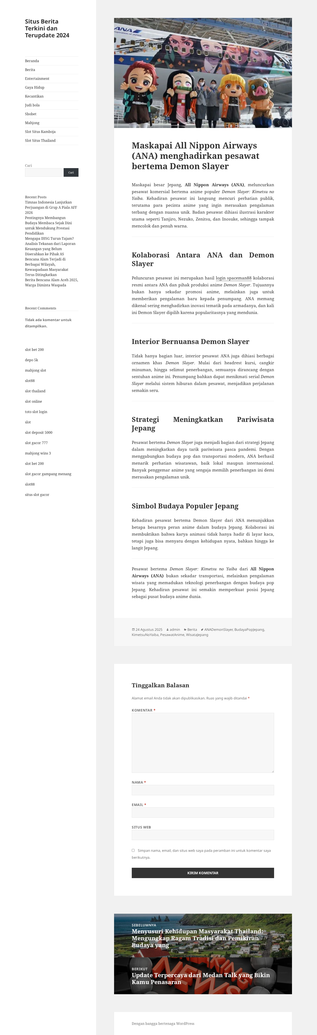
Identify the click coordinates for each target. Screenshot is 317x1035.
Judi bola (32, 105)
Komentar (143, 710)
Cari (28, 165)
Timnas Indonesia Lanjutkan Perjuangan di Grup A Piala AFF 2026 (51, 207)
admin (175, 629)
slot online (33, 401)
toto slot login (36, 411)
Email (139, 804)
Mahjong (32, 122)
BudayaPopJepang (249, 629)
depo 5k (31, 360)
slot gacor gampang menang (48, 474)
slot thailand (35, 391)
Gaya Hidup (34, 87)
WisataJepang (197, 634)
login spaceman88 (234, 278)
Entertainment (37, 78)
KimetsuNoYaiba (145, 634)
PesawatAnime (172, 634)
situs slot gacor (37, 494)
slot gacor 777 (36, 442)
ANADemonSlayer (218, 629)
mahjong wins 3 (38, 453)
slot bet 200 (34, 349)
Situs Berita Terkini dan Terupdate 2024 (47, 28)
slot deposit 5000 (38, 432)
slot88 (30, 380)
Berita (30, 69)
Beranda (32, 60)
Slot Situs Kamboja (40, 131)
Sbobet (30, 114)
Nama (139, 782)
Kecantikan (34, 96)
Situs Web (141, 827)
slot (28, 422)
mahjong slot (35, 370)
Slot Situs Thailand (40, 140)
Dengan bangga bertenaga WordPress (163, 1023)
